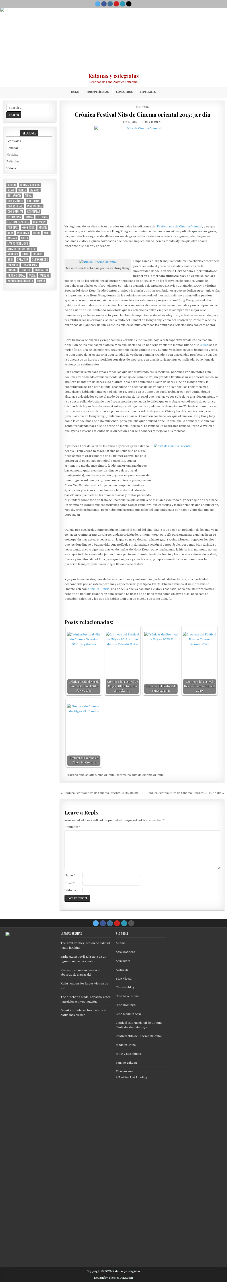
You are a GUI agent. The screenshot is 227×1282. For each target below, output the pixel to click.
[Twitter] (97, 3)
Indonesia (23, 233)
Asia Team (123, 960)
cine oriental (106, 775)
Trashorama (124, 1071)
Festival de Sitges (18, 222)
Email (70, 883)
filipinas (13, 227)
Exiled (204, 345)
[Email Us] (122, 3)
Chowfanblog (125, 987)
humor (43, 227)
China (28, 195)
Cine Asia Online (127, 996)
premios (38, 254)
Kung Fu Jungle (98, 589)
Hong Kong (28, 227)
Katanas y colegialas (113, 75)
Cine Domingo (126, 1005)
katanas (12, 238)
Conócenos (124, 92)
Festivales (142, 106)
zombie (41, 281)
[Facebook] (104, 3)
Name (70, 875)
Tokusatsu (41, 270)
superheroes (40, 259)
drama (29, 217)
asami (11, 190)
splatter (22, 259)
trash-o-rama (16, 275)
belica (22, 190)
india (10, 233)
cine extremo (15, 206)
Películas (12, 161)
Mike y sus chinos (128, 1053)
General (12, 148)
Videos (11, 168)
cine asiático (87, 775)
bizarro (34, 190)
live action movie (18, 243)
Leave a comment (152, 122)
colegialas (33, 211)
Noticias (12, 154)
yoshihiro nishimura (20, 281)
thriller (25, 270)
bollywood (14, 195)
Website (70, 890)
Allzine (121, 943)
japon (36, 233)
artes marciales (30, 185)
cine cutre (33, 201)
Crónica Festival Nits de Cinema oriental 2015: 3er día (142, 114)
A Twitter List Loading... (132, 1077)
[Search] (128, 3)
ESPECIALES (148, 92)
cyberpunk (14, 217)
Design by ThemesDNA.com (113, 1277)
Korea (24, 238)
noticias (13, 254)
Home (75, 92)
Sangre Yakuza (126, 1062)
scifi (10, 259)
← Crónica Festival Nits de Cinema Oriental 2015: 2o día (99, 793)
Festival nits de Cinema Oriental (179, 226)
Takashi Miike (30, 265)
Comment (72, 826)
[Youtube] (116, 3)
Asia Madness (125, 952)
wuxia (32, 275)
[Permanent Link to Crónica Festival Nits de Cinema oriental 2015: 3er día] (142, 174)
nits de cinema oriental (148, 775)
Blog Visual (123, 978)
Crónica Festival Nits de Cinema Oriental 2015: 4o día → (186, 793)
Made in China (126, 1045)
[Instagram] (110, 3)
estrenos (42, 217)
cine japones (34, 206)
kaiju (46, 233)
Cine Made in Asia (128, 1014)
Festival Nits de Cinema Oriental (139, 1036)
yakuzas (44, 275)
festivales (124, 775)
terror (12, 270)
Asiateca (122, 969)
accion (12, 185)
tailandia (13, 265)
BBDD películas (97, 92)
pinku (25, 254)
